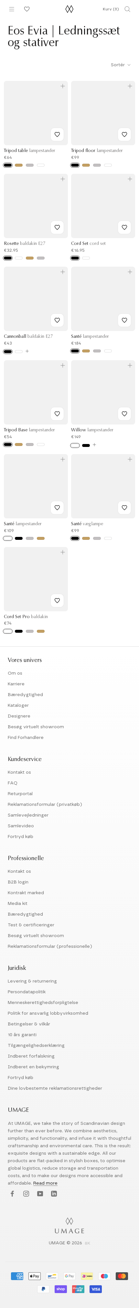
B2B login (18, 882)
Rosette (25, 244)
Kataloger (18, 705)
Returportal (20, 794)
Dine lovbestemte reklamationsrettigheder (55, 1088)
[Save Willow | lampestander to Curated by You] (124, 414)
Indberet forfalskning (31, 1056)
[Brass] (30, 258)
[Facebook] (11, 1194)
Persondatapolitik (27, 992)
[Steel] (41, 258)
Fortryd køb (20, 836)
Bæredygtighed (25, 694)
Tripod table (29, 151)
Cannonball (28, 337)
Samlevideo (21, 826)
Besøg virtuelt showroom (36, 727)
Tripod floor (97, 151)
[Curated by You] (26, 9)
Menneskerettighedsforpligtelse (43, 1002)
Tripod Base (29, 430)
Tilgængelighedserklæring (36, 1045)
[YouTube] (39, 1194)
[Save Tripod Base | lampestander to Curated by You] (57, 414)
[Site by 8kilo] (87, 1243)
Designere (19, 716)
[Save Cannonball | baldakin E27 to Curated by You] (57, 320)
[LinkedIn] (53, 1194)
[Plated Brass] (41, 631)
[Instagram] (25, 1194)
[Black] (8, 165)
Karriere (16, 684)
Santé (90, 337)
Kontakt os (19, 772)
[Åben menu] (11, 9)
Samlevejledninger (28, 815)
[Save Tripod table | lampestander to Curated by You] (57, 134)
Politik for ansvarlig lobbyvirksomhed (48, 1013)
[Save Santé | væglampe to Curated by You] (124, 507)
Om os (15, 673)
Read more (45, 1183)
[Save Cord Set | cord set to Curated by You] (124, 227)
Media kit (17, 903)
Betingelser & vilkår (29, 1024)
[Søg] (127, 9)
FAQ (12, 783)
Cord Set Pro (26, 617)
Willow (92, 430)
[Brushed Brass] (19, 165)
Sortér (118, 65)
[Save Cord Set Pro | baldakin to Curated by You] (57, 600)
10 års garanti (22, 1035)
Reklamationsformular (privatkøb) (45, 804)
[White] (41, 165)
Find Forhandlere (26, 737)
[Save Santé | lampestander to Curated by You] (124, 320)
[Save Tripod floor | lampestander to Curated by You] (124, 134)
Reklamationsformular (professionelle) (50, 946)
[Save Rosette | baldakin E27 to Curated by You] (57, 227)
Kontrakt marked (26, 893)
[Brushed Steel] (30, 165)
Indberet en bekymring (33, 1067)
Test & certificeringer (31, 925)
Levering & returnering (32, 981)
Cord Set (88, 244)
